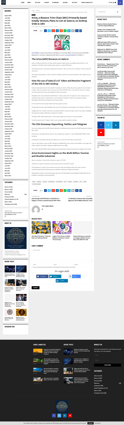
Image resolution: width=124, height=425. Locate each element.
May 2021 (7, 170)
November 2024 (9, 67)
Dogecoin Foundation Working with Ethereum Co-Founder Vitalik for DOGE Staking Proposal (52, 351)
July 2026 (7, 18)
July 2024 (7, 77)
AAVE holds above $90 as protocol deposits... (20, 289)
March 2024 (8, 87)
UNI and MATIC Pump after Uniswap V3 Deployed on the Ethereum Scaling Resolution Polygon (52, 361)
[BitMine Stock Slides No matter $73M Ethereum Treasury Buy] (21, 312)
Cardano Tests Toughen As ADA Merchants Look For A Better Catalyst (81, 360)
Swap (85, 181)
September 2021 (9, 161)
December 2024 (9, 65)
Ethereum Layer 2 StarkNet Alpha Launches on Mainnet (51, 379)
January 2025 (8, 62)
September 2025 (9, 42)
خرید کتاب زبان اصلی (102, 94)
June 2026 (7, 20)
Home (22, 2)
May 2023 (7, 111)
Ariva (33, 181)
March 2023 (8, 116)
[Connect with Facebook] (42, 277)
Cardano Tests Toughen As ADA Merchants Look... (20, 275)
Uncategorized (9, 204)
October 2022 (8, 129)
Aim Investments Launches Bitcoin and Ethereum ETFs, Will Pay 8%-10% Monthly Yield (51, 371)
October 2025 (8, 40)
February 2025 (9, 60)
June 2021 (7, 168)
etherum (76, 181)
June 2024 (7, 79)
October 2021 (8, 158)
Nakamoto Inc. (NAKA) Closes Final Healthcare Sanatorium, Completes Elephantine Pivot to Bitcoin (107, 51)
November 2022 (9, 126)
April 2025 (7, 55)
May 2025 (7, 52)
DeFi (65, 181)
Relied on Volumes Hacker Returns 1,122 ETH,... (10, 275)
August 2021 (8, 163)
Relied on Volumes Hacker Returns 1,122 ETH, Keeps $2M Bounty (82, 350)
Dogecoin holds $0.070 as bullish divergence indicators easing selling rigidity (107, 36)
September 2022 (9, 131)
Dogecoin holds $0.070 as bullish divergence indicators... (9, 289)
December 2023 (9, 94)
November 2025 (9, 37)
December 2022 (9, 124)
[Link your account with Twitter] (55, 277)
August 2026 (8, 15)
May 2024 (7, 82)
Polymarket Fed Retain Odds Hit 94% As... (9, 318)
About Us (8, 223)
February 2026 (9, 30)
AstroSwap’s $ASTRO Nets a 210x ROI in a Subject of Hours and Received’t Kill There (46, 199)
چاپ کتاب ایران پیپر (102, 104)
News (29, 2)
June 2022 (7, 138)
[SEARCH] (117, 12)
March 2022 (8, 146)
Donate (46, 2)
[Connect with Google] (75, 277)
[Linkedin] (114, 3)
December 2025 (9, 35)
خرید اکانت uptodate (102, 83)
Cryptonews (59, 181)
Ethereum (55, 2)
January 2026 (8, 32)
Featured (7, 197)
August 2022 (8, 133)
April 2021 (7, 173)
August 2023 (8, 104)
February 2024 (9, 89)
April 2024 (7, 84)
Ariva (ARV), (35, 53)
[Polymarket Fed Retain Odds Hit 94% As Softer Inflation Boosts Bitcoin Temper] (10, 312)
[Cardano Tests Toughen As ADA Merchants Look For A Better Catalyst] (21, 268)
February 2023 (9, 119)
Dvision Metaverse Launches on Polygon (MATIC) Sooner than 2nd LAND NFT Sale (82, 238)
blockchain (51, 181)
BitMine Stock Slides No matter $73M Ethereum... (20, 318)
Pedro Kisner (101, 64)
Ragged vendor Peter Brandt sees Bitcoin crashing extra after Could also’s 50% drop (108, 65)
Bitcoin (37, 2)
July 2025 (7, 47)
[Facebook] (110, 3)
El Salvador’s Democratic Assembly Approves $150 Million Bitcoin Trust (80, 199)
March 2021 (8, 175)
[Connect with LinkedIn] (62, 282)
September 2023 (9, 102)
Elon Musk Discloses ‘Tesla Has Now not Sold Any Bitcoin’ (41, 237)
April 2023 (7, 114)
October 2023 (8, 99)
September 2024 (9, 72)
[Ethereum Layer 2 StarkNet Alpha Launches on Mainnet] (37, 380)
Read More (98, 423)
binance (39, 181)
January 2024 (8, 92)
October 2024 (8, 69)
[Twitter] (112, 3)
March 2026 (8, 28)
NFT (81, 181)
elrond (70, 181)
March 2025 (8, 57)
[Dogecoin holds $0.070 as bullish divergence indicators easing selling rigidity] (10, 282)
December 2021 (9, 153)
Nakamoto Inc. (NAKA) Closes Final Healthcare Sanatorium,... (10, 304)
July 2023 (7, 106)
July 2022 (7, 136)
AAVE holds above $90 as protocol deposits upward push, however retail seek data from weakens (107, 44)
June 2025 (7, 50)
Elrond (65, 2)
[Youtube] (116, 3)
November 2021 (9, 156)
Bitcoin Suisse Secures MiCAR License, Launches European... (20, 304)
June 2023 (7, 109)
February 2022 (9, 148)
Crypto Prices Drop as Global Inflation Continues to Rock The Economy (61, 238)
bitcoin (45, 181)
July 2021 (7, 165)
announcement (70, 55)
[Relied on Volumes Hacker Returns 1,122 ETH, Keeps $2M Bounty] (10, 268)
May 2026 (7, 23)
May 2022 (7, 141)
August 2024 (8, 74)
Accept (90, 423)
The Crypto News (37, 26)
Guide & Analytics (86, 2)
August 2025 (8, 45)
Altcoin (74, 2)
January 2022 (8, 151)
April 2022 (7, 143)
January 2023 (8, 121)
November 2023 (9, 97)
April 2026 (7, 25)
